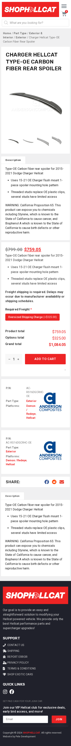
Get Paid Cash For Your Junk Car (22, 701)
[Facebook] (11, 691)
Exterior (21, 37)
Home (7, 33)
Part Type (20, 33)
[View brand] (50, 415)
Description (13, 160)
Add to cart (45, 359)
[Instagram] (5, 691)
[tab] (13, 160)
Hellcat (30, 417)
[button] (64, 6)
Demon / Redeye (16, 460)
